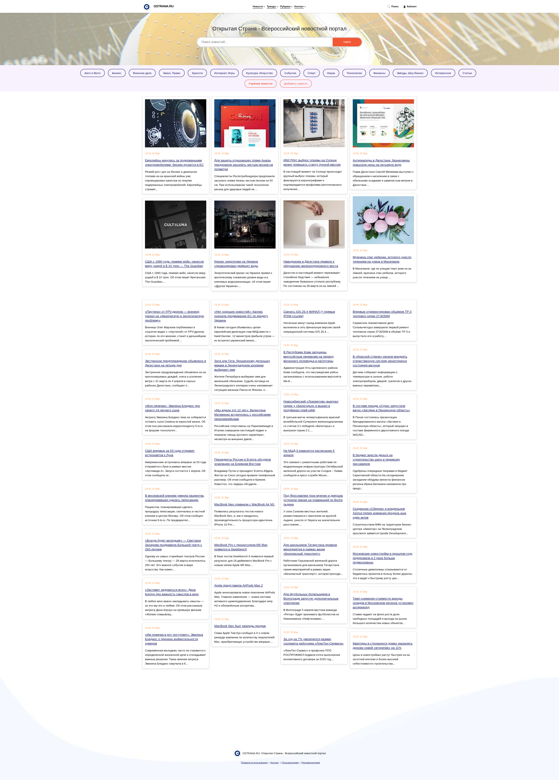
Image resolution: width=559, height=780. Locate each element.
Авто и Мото (92, 73)
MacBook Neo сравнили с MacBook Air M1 (244, 504)
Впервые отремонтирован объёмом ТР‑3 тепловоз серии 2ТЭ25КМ (382, 314)
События (290, 73)
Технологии (354, 73)
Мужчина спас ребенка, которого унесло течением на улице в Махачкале (382, 259)
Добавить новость (296, 83)
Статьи (467, 73)
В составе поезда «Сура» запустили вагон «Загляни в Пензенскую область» (381, 408)
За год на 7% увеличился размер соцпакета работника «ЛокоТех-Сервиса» (313, 641)
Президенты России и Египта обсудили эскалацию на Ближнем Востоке (242, 462)
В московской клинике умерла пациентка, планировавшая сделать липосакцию (175, 498)
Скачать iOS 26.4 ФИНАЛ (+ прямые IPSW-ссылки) (309, 314)
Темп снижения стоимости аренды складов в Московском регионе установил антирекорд (383, 603)
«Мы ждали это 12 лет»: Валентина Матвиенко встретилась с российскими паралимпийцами (242, 414)
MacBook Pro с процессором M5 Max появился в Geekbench (241, 547)
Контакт (299, 6)
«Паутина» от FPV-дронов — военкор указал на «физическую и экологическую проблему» (174, 316)
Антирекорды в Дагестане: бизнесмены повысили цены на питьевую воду (381, 162)
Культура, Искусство (259, 73)
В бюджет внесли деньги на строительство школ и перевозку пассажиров (376, 459)
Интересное (443, 73)
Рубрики (285, 6)
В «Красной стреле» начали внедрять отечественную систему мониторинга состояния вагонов (380, 361)
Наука (331, 73)
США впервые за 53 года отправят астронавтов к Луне (170, 453)
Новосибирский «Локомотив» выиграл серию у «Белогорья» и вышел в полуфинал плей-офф (310, 406)
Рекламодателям (310, 762)
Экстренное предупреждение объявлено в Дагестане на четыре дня (175, 363)
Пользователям (290, 762)
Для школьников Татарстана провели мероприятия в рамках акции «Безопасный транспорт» (310, 549)
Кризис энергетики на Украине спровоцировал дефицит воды (236, 264)
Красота (197, 73)
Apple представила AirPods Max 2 (238, 585)
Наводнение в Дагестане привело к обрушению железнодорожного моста (310, 264)
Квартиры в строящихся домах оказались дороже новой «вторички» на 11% (383, 646)
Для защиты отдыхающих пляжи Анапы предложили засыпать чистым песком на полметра (243, 165)
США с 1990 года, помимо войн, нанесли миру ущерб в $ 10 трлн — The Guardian (174, 264)
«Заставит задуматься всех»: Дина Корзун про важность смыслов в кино (172, 592)
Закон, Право (171, 73)
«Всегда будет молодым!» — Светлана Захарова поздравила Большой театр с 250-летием (173, 545)
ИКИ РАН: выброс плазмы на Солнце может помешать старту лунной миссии (312, 162)
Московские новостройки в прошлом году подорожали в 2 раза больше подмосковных (382, 558)
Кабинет (411, 6)
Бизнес (116, 73)
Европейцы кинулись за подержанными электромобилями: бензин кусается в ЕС (174, 162)
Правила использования (254, 762)
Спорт (312, 73)
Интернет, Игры (224, 73)
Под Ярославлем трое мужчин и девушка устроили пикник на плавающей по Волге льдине (313, 500)
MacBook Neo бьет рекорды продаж (240, 626)
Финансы (379, 73)
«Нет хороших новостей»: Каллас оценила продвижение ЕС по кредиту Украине (241, 316)
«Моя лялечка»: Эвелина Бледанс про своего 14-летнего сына (172, 408)
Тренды (271, 6)
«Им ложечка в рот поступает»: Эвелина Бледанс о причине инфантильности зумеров (174, 639)
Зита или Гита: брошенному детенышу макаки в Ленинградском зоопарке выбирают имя (242, 365)
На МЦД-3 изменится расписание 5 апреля (309, 453)
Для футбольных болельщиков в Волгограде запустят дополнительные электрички (310, 598)
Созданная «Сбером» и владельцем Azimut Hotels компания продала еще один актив (379, 513)
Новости (258, 6)
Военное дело (142, 73)
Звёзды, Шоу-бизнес (410, 73)
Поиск (395, 6)
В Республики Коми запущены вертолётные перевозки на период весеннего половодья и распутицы (308, 356)
